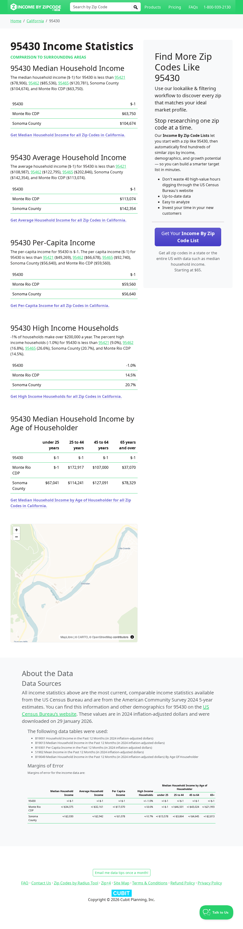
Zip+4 (106, 883)
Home (15, 20)
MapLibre (67, 637)
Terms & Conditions (150, 883)
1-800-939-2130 (217, 7)
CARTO (83, 637)
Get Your (188, 237)
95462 (33, 83)
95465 (63, 83)
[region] (74, 583)
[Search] (136, 6)
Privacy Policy (210, 883)
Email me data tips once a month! (121, 872)
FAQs (193, 7)
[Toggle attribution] (132, 637)
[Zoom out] (16, 536)
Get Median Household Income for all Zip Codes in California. (67, 135)
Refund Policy (182, 883)
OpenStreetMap (102, 637)
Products (153, 7)
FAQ (24, 883)
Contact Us (41, 883)
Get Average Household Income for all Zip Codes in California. (68, 220)
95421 (120, 77)
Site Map (121, 883)
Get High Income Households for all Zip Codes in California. (66, 396)
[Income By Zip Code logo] (35, 7)
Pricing (174, 7)
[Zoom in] (16, 529)
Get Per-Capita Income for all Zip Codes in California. (59, 305)
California (35, 20)
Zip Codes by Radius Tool (76, 883)
